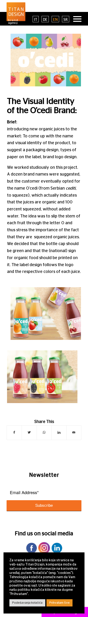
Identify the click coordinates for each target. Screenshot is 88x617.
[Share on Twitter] (29, 433)
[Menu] (75, 18)
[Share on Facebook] (14, 433)
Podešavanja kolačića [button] (27, 602)
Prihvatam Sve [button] (59, 602)
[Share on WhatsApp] (44, 433)
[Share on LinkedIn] (59, 433)
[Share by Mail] (74, 433)
